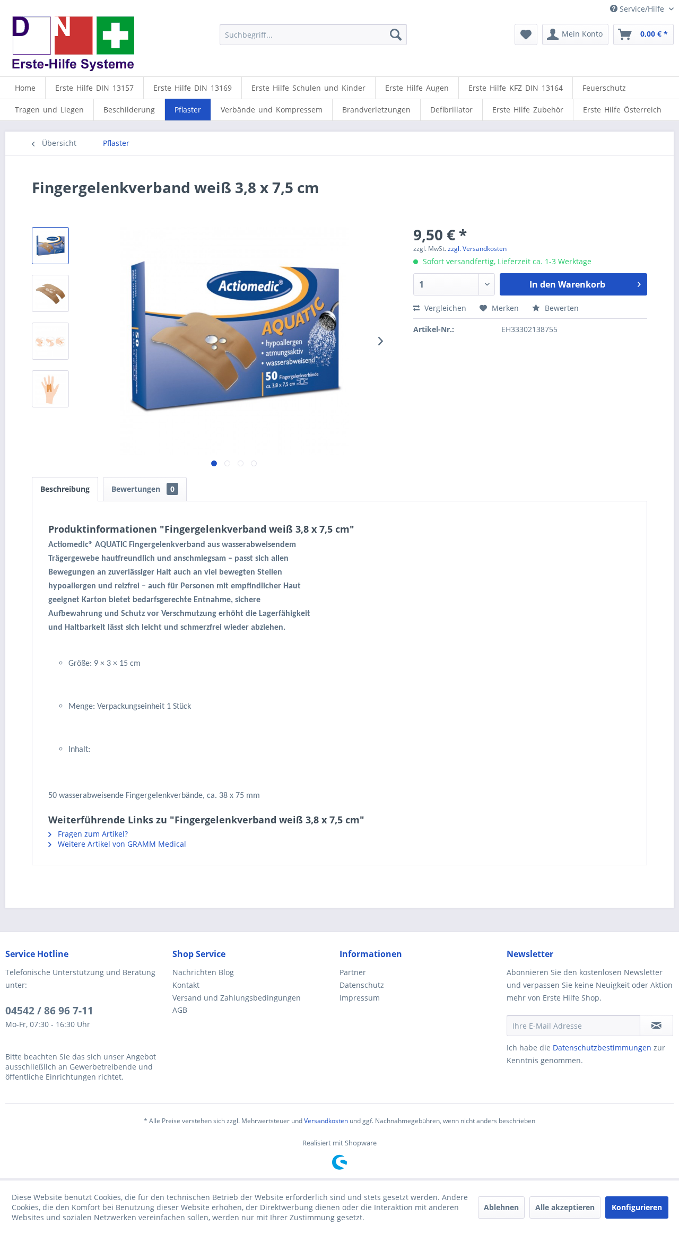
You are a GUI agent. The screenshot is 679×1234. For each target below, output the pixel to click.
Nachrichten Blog (203, 972)
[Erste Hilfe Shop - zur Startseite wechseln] (72, 43)
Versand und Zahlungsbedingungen (236, 998)
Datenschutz (362, 985)
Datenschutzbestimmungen (602, 1047)
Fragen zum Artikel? (92, 834)
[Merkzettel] (526, 34)
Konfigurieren (637, 1207)
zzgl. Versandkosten (477, 248)
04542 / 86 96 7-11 (49, 1011)
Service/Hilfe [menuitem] (641, 9)
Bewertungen (143, 489)
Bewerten (561, 308)
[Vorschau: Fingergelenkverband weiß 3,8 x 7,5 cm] (50, 245)
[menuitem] (313, 34)
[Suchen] (396, 34)
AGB (179, 1010)
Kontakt (185, 985)
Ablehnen (501, 1207)
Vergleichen (444, 308)
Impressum (360, 998)
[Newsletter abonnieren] (656, 1025)
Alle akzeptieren (565, 1207)
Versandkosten (326, 1120)
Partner (353, 972)
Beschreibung (65, 489)
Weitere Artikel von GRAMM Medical (121, 844)
